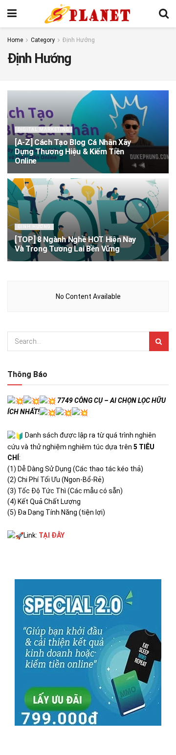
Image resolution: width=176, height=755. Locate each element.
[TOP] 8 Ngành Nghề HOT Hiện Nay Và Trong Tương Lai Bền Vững (75, 244)
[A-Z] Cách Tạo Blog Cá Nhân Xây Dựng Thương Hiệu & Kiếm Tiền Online (73, 152)
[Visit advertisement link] (88, 652)
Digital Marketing (43, 129)
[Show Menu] (12, 13)
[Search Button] (164, 13)
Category (43, 40)
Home (15, 40)
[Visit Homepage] (88, 13)
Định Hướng (79, 40)
